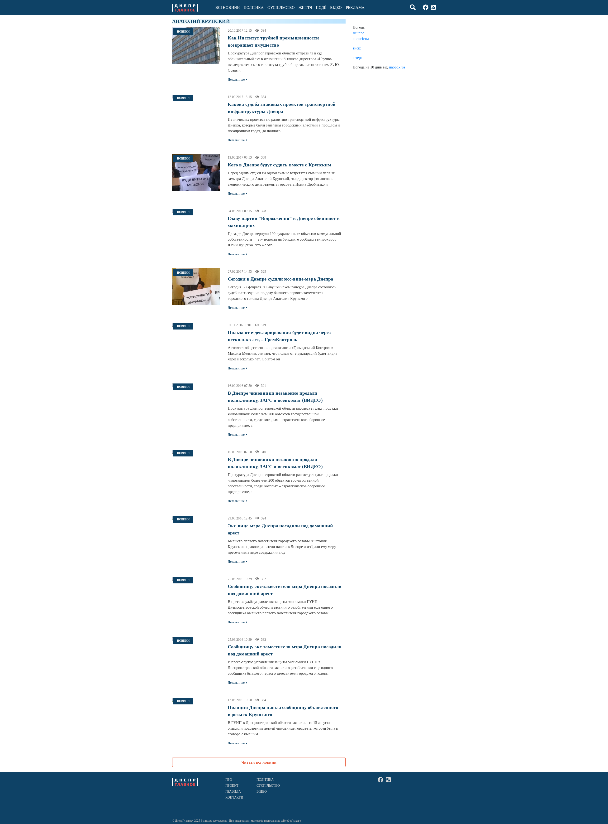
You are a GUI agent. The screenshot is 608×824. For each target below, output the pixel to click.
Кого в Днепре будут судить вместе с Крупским (279, 164)
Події (321, 7)
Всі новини (227, 7)
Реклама (355, 7)
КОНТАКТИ (234, 797)
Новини (183, 31)
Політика (254, 7)
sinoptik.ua (397, 67)
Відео (336, 7)
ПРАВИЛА (233, 791)
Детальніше (236, 79)
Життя (305, 7)
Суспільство (281, 7)
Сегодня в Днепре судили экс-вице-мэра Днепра (280, 278)
